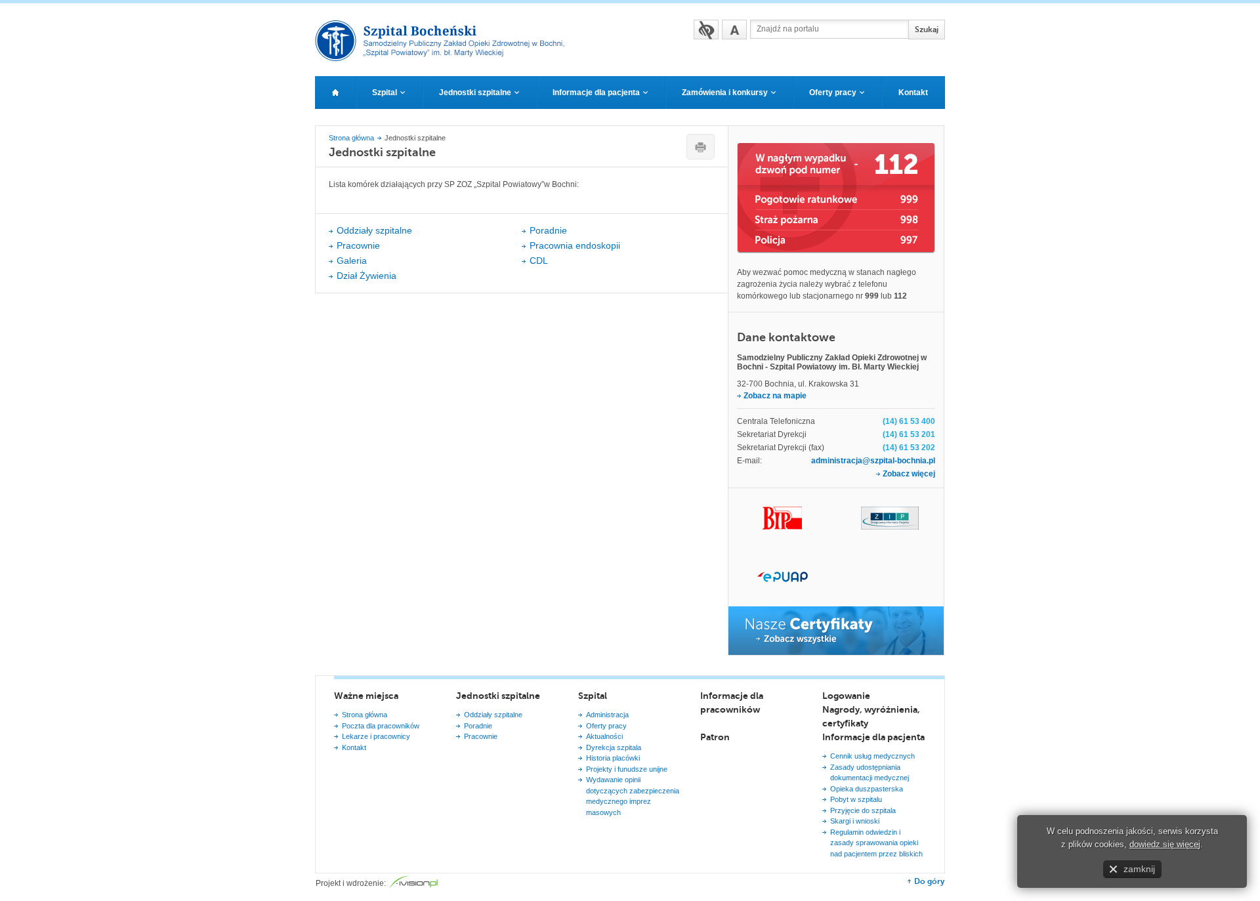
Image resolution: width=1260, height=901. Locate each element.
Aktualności (604, 736)
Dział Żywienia (366, 275)
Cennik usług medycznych (872, 756)
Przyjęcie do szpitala (863, 810)
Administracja (607, 715)
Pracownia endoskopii (575, 245)
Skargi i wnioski (854, 821)
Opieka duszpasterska (866, 789)
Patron (715, 737)
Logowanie (846, 695)
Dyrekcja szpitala (613, 747)
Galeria (352, 260)
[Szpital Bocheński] (445, 57)
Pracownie (358, 245)
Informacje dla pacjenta (873, 737)
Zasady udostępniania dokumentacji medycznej (869, 772)
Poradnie (548, 230)
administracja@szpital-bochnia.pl (873, 460)
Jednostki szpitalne (498, 695)
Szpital (592, 695)
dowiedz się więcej (1164, 844)
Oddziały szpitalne (374, 230)
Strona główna (351, 138)
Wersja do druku (700, 146)
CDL (539, 260)
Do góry (929, 881)
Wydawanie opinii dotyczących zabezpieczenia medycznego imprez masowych (632, 796)
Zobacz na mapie (775, 395)
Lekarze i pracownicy (376, 736)
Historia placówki (613, 758)
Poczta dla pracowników (380, 726)
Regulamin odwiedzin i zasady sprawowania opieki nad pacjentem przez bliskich (876, 843)
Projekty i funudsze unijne (626, 769)
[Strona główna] (335, 92)
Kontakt (354, 747)
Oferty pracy (606, 726)
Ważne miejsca (366, 695)
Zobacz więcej (909, 473)
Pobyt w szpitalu (856, 799)
